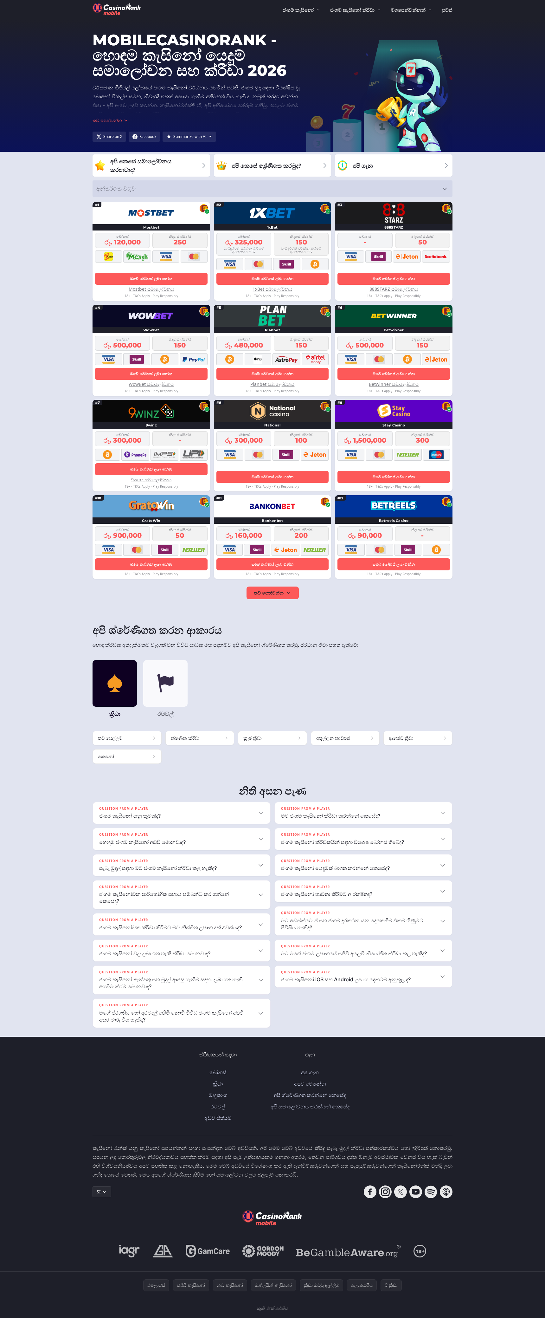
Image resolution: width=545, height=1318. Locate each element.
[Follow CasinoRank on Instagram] (385, 1191)
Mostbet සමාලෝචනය (151, 289)
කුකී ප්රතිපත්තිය (272, 1308)
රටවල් (218, 1106)
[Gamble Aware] (348, 1251)
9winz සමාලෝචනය (151, 480)
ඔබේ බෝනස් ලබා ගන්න (151, 278)
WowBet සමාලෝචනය (151, 384)
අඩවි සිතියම (218, 1117)
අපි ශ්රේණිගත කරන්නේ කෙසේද (310, 1095)
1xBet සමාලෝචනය (272, 289)
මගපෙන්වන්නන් (408, 10)
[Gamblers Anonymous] (163, 1251)
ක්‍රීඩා (218, 1083)
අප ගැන (310, 1072)
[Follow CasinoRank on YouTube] (415, 1191)
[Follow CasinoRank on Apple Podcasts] (446, 1191)
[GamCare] (208, 1251)
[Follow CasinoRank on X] (400, 1191)
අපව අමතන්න (310, 1083)
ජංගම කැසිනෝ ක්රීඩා (352, 10)
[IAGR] (129, 1251)
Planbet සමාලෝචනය (272, 384)
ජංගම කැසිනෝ (298, 10)
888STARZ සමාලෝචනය (393, 289)
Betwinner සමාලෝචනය (394, 384)
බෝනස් (218, 1072)
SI (99, 1192)
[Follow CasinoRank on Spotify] (431, 1191)
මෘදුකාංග (218, 1095)
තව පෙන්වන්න (269, 593)
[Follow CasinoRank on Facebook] (370, 1191)
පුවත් (447, 10)
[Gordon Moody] (263, 1251)
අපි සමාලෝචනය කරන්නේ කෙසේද (310, 1106)
